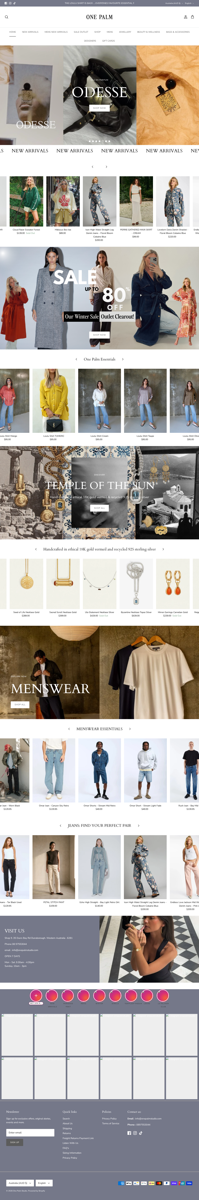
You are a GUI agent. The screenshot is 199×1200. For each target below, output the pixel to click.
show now (99, 109)
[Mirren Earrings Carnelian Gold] (173, 584)
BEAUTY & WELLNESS (148, 31)
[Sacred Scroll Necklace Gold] (63, 584)
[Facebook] (6, 3)
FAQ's (66, 1148)
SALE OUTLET (81, 31)
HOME (12, 31)
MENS (110, 31)
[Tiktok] (14, 3)
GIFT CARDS (108, 40)
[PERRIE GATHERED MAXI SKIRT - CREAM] (136, 201)
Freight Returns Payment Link (78, 1138)
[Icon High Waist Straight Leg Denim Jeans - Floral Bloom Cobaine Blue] (99, 201)
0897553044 (143, 1124)
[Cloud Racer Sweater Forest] (26, 201)
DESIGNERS (90, 40)
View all (99, 171)
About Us (67, 1123)
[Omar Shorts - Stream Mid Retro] (99, 770)
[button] (89, 141)
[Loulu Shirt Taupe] (145, 401)
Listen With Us (70, 1143)
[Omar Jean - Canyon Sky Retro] (53, 770)
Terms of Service (110, 1123)
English (188, 3)
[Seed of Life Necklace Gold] (26, 584)
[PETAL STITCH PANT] (53, 867)
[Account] (185, 17)
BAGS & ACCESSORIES (178, 31)
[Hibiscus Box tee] (63, 201)
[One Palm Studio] (99, 17)
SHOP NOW (99, 335)
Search (66, 1118)
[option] (99, 95)
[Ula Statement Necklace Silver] (99, 584)
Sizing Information (72, 1152)
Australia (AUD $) (172, 3)
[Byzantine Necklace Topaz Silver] (136, 584)
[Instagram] (10, 3)
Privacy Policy (70, 1157)
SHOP (97, 31)
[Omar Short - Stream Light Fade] (145, 770)
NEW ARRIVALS (30, 31)
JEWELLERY (125, 31)
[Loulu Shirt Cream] (99, 401)
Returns (67, 1133)
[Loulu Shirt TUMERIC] (53, 401)
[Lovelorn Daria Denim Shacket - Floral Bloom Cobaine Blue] (173, 201)
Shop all (99, 508)
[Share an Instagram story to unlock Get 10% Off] (36, 995)
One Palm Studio (20, 1191)
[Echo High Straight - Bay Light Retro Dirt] (99, 867)
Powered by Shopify (36, 1191)
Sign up (14, 1142)
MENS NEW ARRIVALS (56, 31)
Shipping (67, 1128)
